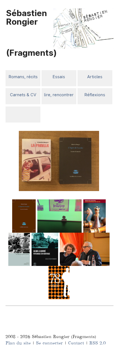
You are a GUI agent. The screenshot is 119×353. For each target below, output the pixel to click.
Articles (94, 76)
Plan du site (18, 343)
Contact (76, 343)
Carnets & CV (23, 94)
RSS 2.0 (97, 343)
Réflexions (94, 94)
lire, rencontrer (59, 94)
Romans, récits (23, 76)
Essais (59, 76)
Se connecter (49, 343)
